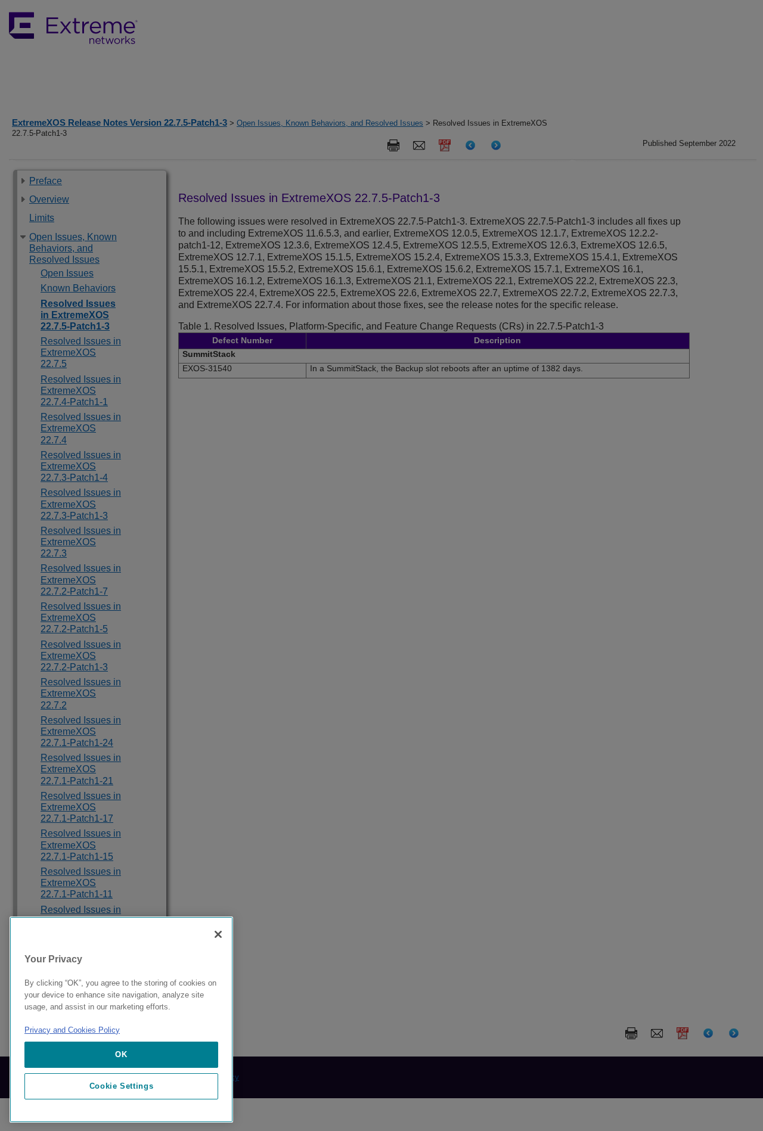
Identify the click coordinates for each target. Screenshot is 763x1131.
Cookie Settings (121, 1086)
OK (121, 1054)
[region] (121, 1019)
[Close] (218, 934)
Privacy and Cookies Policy (72, 1030)
